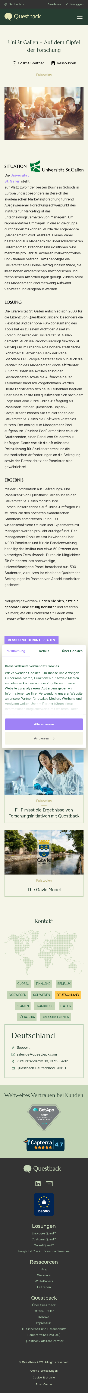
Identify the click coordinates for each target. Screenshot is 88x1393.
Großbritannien (55, 1017)
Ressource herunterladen (31, 640)
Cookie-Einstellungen (44, 1370)
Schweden (41, 995)
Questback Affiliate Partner (44, 1341)
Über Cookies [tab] (72, 651)
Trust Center (44, 1384)
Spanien (23, 1006)
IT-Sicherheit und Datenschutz (44, 1329)
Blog (44, 1269)
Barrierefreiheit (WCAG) (44, 1335)
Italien (65, 1006)
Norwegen (17, 995)
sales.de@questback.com (37, 1054)
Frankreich (45, 1006)
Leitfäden (44, 1287)
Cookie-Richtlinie (44, 1377)
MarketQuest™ (44, 1245)
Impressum (43, 1323)
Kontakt (44, 1317)
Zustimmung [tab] (15, 651)
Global (23, 984)
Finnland (43, 984)
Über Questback (44, 1305)
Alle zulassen (44, 724)
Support (23, 1047)
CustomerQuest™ (44, 1239)
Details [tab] (44, 651)
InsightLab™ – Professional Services (44, 1251)
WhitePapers (44, 1281)
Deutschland (68, 995)
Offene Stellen (44, 1311)
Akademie (54, 4)
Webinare (44, 1275)
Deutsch (15, 4)
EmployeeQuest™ (44, 1233)
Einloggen (77, 4)
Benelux (63, 984)
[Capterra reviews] (44, 1144)
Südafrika (27, 1017)
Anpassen (41, 738)
